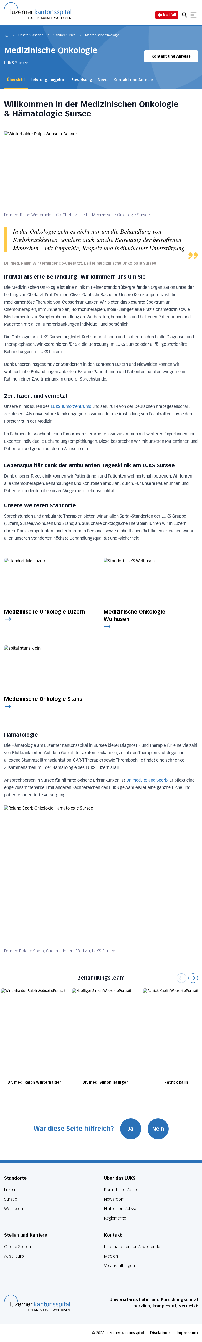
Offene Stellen (17, 1246)
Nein (158, 1129)
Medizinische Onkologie (102, 35)
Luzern (10, 1189)
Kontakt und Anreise (171, 56)
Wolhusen (13, 1208)
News (103, 80)
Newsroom (114, 1199)
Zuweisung (81, 80)
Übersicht (16, 80)
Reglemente (115, 1218)
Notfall (169, 15)
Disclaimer (160, 1333)
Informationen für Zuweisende (132, 1246)
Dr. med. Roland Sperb (147, 781)
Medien (111, 1256)
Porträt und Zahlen (121, 1189)
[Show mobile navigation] (193, 15)
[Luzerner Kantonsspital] (37, 1303)
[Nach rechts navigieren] (193, 978)
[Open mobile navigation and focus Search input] (185, 15)
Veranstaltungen (119, 1265)
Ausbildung (14, 1256)
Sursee (10, 1199)
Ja (130, 1129)
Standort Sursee (64, 35)
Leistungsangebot (48, 80)
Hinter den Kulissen (122, 1208)
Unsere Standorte (30, 35)
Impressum (187, 1333)
